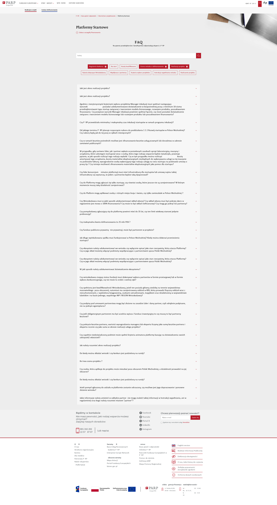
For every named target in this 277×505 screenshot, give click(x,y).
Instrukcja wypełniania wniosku (165, 73)
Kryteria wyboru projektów (140, 73)
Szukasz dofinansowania (49, 10)
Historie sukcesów (76, 3)
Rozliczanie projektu (188, 73)
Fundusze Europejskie (28, 3)
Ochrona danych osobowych (190, 475)
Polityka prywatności (186, 467)
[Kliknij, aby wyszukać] (198, 55)
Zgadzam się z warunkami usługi (172, 422)
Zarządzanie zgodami (186, 470)
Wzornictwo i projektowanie (106, 16)
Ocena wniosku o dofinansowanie (152, 66)
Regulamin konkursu (96, 66)
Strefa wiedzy (47, 3)
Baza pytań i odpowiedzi (88, 16)
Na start (114, 66)
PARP (77, 16)
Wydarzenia (61, 3)
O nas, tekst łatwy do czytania (190, 462)
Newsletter (186, 422)
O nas (254, 3)
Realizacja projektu (178, 66)
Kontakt (248, 3)
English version (184, 445)
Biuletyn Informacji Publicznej (190, 451)
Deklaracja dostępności (187, 456)
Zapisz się (195, 417)
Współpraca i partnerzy (118, 73)
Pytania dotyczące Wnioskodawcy (94, 73)
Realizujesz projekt (31, 10)
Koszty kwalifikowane (128, 66)
